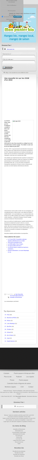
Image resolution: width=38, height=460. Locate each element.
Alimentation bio (19, 430)
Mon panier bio (10, 49)
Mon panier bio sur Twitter (6, 392)
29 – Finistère (8, 329)
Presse (12, 380)
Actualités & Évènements (16, 297)
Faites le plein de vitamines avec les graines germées (15, 418)
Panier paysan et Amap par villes (24, 373)
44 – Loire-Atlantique (10, 323)
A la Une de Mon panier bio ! (17, 295)
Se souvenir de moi (8, 16)
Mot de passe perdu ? (11, 19)
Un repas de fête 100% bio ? (15, 245)
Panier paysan (23, 380)
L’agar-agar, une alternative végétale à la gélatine (15, 421)
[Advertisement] (19, 100)
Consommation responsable (19, 432)
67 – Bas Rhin (8, 326)
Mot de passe (11, 10)
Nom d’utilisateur (11, 5)
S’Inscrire (11, 21)
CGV (22, 387)
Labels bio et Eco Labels (19, 440)
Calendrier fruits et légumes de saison (19, 383)
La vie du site (19, 438)
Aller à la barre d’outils (11, 0)
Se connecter (11, 2)
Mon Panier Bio (19, 294)
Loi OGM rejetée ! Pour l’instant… (16, 244)
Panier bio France (8, 390)
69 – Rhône (7, 320)
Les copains (30, 376)
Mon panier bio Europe (28, 390)
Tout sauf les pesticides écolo (15, 242)
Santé (19, 443)
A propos (6, 373)
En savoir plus (19, 435)
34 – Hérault (8, 332)
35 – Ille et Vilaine (9, 335)
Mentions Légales (10, 387)
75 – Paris (7, 314)
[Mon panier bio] (4, 72)
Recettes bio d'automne (19, 454)
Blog (7, 72)
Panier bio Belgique (18, 390)
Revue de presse (19, 442)
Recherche (8, 67)
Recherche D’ (6, 54)
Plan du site (7, 376)
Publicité (19, 376)
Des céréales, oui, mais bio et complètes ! (16, 420)
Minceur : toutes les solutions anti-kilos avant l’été (16, 415)
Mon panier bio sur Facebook (21, 392)
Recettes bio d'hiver (19, 456)
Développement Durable (19, 434)
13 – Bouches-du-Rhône (11, 317)
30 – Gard (7, 338)
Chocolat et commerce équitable (15, 416)
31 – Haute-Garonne (10, 341)
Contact (30, 387)
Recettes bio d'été (19, 453)
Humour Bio (19, 437)
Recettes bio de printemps (19, 451)
